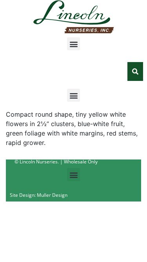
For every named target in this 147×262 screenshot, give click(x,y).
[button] (73, 43)
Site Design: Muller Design (38, 195)
